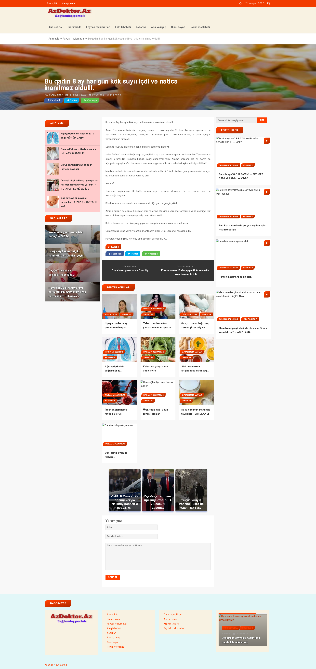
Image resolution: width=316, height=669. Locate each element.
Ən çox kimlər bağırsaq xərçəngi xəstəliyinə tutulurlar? (195, 327)
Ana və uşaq (113, 637)
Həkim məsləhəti (114, 352)
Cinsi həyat (112, 642)
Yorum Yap (98, 94)
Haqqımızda (68, 3)
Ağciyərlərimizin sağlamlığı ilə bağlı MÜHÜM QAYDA (117, 370)
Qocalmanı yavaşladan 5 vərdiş (130, 270)
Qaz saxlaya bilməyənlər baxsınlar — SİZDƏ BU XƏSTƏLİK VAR (79, 202)
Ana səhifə (52, 3)
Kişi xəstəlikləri (171, 623)
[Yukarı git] (310, 663)
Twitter (73, 100)
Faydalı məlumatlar (153, 309)
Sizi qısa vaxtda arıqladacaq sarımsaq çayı (194, 370)
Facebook (55, 100)
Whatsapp (91, 100)
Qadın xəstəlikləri (228, 165)
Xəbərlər (127, 314)
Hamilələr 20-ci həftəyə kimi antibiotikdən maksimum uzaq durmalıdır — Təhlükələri (67, 292)
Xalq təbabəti (250, 319)
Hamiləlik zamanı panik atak (235, 276)
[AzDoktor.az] (70, 17)
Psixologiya (111, 314)
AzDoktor (57, 94)
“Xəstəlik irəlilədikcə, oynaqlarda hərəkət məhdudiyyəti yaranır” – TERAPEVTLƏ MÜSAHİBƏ (79, 184)
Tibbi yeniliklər (189, 314)
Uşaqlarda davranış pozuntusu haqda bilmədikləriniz (116, 327)
